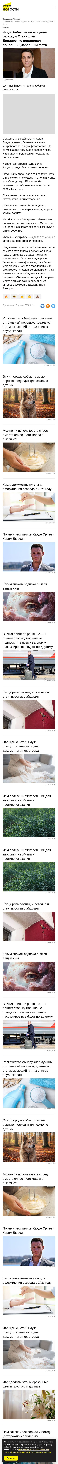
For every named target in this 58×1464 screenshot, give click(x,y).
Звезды (17, 19)
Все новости (8, 19)
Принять (11, 1458)
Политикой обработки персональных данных (31, 1452)
